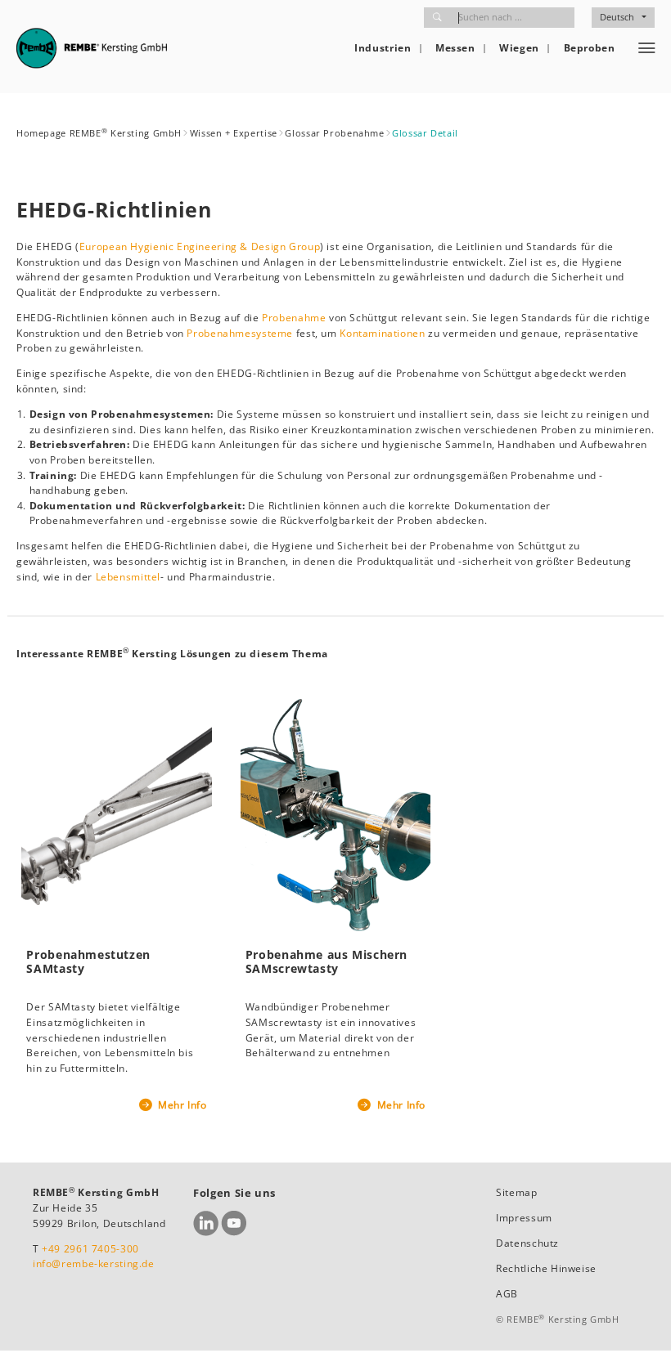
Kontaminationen (382, 333)
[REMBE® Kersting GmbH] (91, 48)
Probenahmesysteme (240, 333)
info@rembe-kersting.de (94, 1263)
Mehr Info (180, 1105)
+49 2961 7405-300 (90, 1249)
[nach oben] (639, 1330)
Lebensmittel (128, 577)
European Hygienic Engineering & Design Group (199, 246)
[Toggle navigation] (647, 48)
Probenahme (295, 318)
